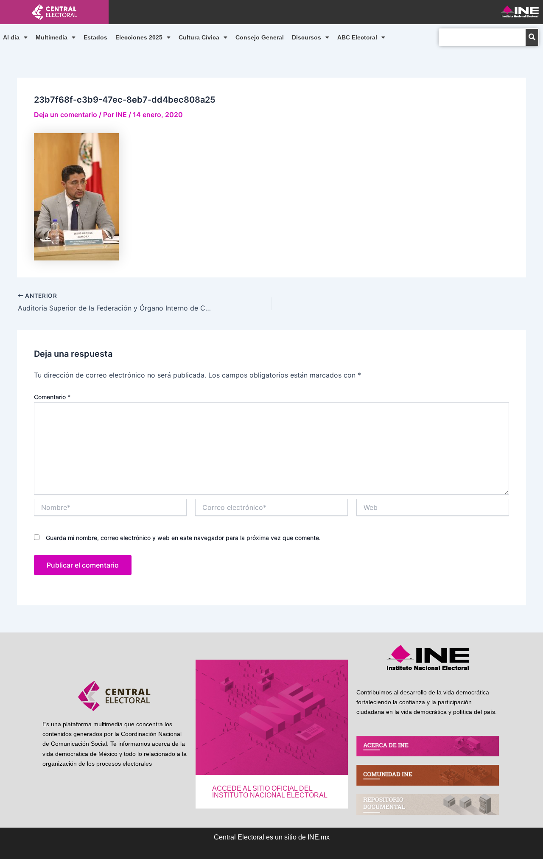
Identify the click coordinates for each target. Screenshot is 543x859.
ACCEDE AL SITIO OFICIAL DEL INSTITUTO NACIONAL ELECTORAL (269, 792)
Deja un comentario (65, 114)
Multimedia (51, 37)
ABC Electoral (357, 37)
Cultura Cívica (199, 37)
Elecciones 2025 (138, 37)
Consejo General (259, 37)
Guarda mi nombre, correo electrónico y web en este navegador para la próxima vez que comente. (183, 537)
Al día (11, 37)
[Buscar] (532, 37)
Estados (95, 37)
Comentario (52, 396)
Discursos (306, 37)
